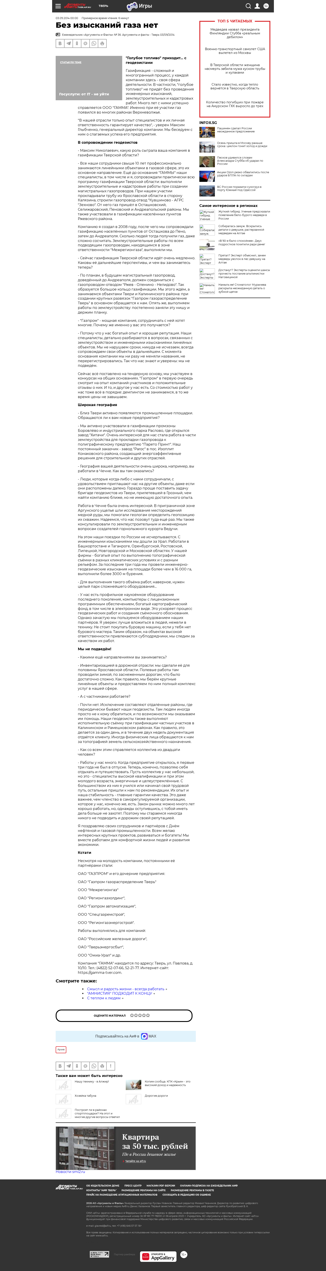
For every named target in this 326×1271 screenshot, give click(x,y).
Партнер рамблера (124, 1254)
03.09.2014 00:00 (67, 18)
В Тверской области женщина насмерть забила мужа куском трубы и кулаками (235, 69)
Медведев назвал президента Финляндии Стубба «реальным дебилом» (235, 33)
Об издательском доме (102, 1185)
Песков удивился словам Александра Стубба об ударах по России (240, 160)
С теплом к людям (104, 998)
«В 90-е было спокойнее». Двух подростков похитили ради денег (241, 242)
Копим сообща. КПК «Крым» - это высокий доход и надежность (167, 1083)
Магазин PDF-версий (161, 1185)
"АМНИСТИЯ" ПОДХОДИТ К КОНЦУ (119, 993)
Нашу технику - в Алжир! (92, 1081)
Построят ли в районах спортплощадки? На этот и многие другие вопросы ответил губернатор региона (88, 1115)
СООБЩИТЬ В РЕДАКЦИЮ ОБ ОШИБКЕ (187, 1194)
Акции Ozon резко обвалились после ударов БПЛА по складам (243, 174)
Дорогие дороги (156, 1095)
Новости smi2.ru (70, 1172)
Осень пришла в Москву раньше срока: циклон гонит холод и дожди (242, 144)
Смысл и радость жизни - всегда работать (125, 989)
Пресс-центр (132, 1185)
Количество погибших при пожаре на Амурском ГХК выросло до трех (235, 104)
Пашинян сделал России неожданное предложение (236, 130)
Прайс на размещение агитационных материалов (121, 1194)
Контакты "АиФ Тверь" (101, 1190)
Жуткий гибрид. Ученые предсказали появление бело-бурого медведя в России (244, 215)
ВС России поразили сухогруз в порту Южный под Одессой (239, 188)
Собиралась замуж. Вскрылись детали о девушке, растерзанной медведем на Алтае (241, 229)
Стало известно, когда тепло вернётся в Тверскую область (234, 86)
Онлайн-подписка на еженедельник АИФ (209, 1185)
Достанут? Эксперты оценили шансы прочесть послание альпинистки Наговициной (244, 273)
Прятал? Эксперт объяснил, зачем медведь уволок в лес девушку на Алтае (242, 259)
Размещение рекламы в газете (192, 1190)
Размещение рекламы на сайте (144, 1190)
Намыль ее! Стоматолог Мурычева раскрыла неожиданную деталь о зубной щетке (242, 288)
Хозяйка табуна (85, 1095)
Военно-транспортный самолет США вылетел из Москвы (235, 51)
